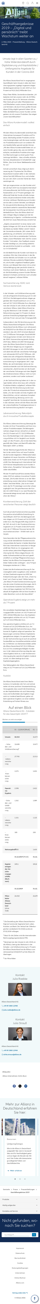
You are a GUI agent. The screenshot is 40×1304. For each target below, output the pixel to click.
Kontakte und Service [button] (10, 1211)
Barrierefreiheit (20, 1258)
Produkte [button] (5, 1199)
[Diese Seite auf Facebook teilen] (14, 1086)
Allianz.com (20, 1283)
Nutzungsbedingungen (20, 1268)
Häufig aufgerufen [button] (9, 1205)
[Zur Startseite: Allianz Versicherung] (3, 3)
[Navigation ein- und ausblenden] (37, 3)
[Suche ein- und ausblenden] (27, 3)
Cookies (20, 1263)
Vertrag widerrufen (19, 1293)
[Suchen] (34, 1234)
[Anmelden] (32, 3)
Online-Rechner (20, 1278)
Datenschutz (20, 1253)
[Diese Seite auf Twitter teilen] (20, 1086)
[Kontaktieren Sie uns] (25, 1086)
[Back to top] (34, 1298)
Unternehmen (20, 1273)
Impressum (20, 1248)
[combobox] (17, 1234)
